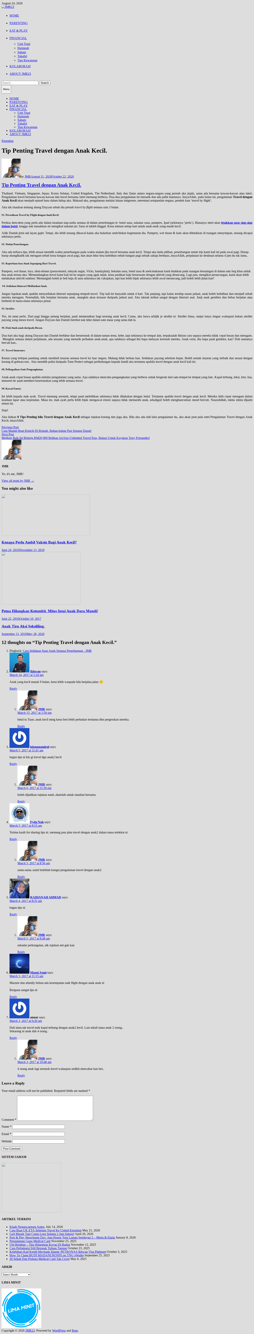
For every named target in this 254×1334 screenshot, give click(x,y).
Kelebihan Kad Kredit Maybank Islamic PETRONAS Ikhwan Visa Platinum (58, 1251)
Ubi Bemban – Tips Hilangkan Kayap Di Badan (40, 1244)
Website (7, 1141)
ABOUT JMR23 (20, 73)
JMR (28, 176)
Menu (6, 89)
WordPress (59, 1330)
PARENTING (19, 23)
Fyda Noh (37, 822)
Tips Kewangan (27, 60)
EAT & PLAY (19, 30)
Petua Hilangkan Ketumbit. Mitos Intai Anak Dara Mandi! (50, 611)
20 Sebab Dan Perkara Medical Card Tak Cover (40, 1259)
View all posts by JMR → (18, 480)
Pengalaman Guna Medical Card (30, 1241)
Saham (21, 52)
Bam (75, 1330)
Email (6, 1134)
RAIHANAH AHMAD (45, 897)
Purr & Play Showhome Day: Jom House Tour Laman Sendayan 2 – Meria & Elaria (62, 1237)
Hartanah (23, 48)
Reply (13, 688)
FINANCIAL (18, 38)
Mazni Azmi (38, 972)
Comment (9, 1119)
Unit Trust (23, 44)
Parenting (7, 141)
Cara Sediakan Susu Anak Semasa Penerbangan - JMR (57, 650)
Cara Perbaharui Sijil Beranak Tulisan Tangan (38, 1248)
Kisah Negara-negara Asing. (27, 1226)
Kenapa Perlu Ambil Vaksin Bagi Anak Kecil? (39, 542)
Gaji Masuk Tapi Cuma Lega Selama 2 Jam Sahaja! (42, 1234)
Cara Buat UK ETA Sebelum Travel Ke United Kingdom (46, 1230)
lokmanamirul (39, 746)
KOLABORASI (20, 66)
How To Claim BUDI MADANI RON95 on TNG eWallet (47, 1255)
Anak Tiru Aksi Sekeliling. (23, 626)
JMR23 (30, 1330)
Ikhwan (35, 671)
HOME (14, 15)
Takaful (22, 56)
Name (7, 1126)
